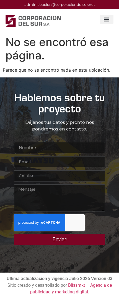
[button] (106, 19)
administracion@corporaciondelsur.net (59, 4)
